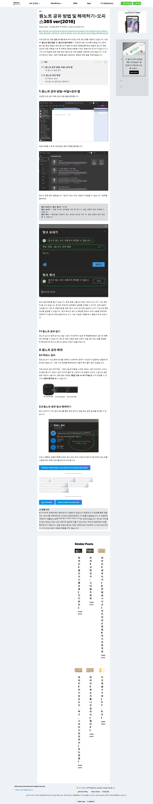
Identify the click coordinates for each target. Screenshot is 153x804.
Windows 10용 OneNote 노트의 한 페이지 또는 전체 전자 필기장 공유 (65, 468)
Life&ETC (91, 801)
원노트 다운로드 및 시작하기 (64, 480)
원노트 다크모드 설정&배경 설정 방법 (54, 490)
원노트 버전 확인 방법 (79, 485)
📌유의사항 (105, 791)
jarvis (46, 27)
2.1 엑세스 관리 (51, 78)
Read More (134, 72)
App (40, 11)
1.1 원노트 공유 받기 (53, 70)
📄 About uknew (94, 791)
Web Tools (81, 801)
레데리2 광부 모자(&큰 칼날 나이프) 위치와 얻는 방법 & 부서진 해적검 (102, 605)
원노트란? (45, 480)
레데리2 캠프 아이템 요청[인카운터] (79, 583)
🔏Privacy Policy (82, 791)
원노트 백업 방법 (84, 480)
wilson (103, 724)
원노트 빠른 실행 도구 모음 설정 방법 (54, 485)
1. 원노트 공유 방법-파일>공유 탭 (58, 67)
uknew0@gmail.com (26, 790)
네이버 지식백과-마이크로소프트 (68, 502)
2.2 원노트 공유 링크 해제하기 (57, 81)
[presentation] (78, 551)
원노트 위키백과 (47, 502)
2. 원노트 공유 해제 (52, 75)
